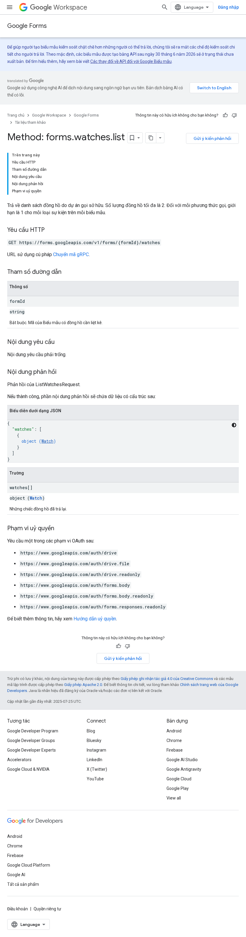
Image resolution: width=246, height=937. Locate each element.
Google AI (16, 874)
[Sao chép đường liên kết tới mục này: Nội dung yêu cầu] (61, 342)
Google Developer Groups (31, 740)
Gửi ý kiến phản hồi (212, 138)
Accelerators (19, 759)
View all (173, 798)
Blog (91, 731)
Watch (47, 441)
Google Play (177, 788)
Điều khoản (17, 908)
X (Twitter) (97, 769)
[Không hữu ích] (234, 115)
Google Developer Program (32, 731)
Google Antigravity (183, 769)
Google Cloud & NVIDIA (28, 769)
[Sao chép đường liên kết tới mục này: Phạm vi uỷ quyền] (60, 528)
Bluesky (94, 740)
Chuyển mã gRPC (71, 254)
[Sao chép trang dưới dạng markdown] (151, 138)
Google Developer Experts (31, 750)
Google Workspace (49, 115)
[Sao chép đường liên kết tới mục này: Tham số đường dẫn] (68, 272)
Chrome (174, 740)
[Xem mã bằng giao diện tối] (234, 425)
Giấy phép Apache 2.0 (83, 684)
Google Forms (27, 26)
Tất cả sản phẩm (23, 884)
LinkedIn (94, 759)
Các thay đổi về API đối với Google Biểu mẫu (131, 61)
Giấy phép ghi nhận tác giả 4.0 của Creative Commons (167, 678)
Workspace (70, 7)
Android (174, 731)
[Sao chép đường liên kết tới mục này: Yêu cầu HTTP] (51, 230)
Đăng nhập (228, 7)
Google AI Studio (182, 759)
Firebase (174, 750)
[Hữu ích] (225, 115)
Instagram (96, 750)
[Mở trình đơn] (10, 7)
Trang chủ (15, 115)
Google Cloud (178, 778)
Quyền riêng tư (47, 908)
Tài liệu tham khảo (30, 122)
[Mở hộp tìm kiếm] (164, 7)
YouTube (95, 778)
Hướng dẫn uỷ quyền (95, 619)
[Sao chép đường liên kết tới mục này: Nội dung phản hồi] (62, 372)
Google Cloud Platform (28, 865)
